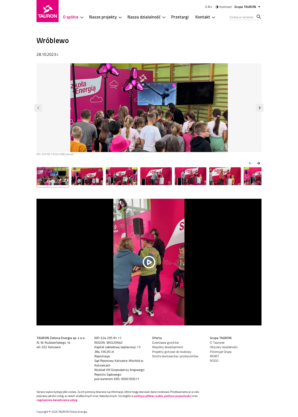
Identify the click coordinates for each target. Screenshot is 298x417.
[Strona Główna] (47, 11)
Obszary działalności (224, 347)
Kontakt (202, 17)
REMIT (214, 356)
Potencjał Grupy (221, 351)
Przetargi (180, 17)
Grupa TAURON (245, 6)
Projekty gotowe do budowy (171, 351)
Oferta (157, 338)
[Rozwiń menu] (80, 17)
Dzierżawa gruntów (165, 342)
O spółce (70, 17)
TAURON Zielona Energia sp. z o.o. (60, 338)
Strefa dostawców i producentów (175, 356)
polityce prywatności (178, 396)
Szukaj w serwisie (259, 17)
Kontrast (225, 6)
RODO (214, 360)
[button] (38, 108)
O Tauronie (217, 342)
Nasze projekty (103, 17)
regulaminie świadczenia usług (56, 400)
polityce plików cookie (148, 396)
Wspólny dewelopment (167, 347)
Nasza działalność (144, 17)
